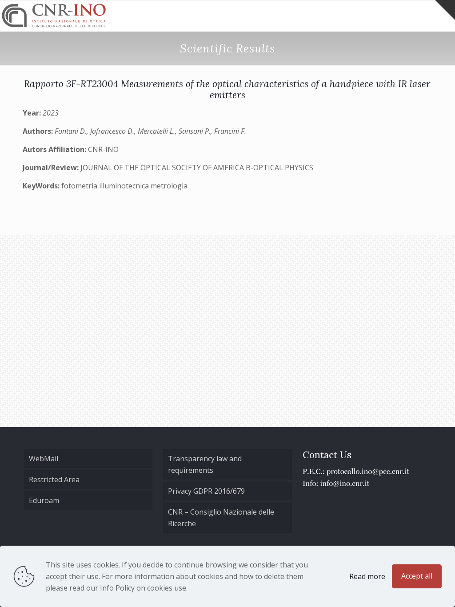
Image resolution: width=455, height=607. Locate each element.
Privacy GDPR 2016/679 (206, 491)
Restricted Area (54, 479)
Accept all (416, 576)
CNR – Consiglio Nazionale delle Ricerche (221, 517)
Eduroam (44, 500)
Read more (367, 576)
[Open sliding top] (445, 10)
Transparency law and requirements (205, 464)
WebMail (43, 458)
